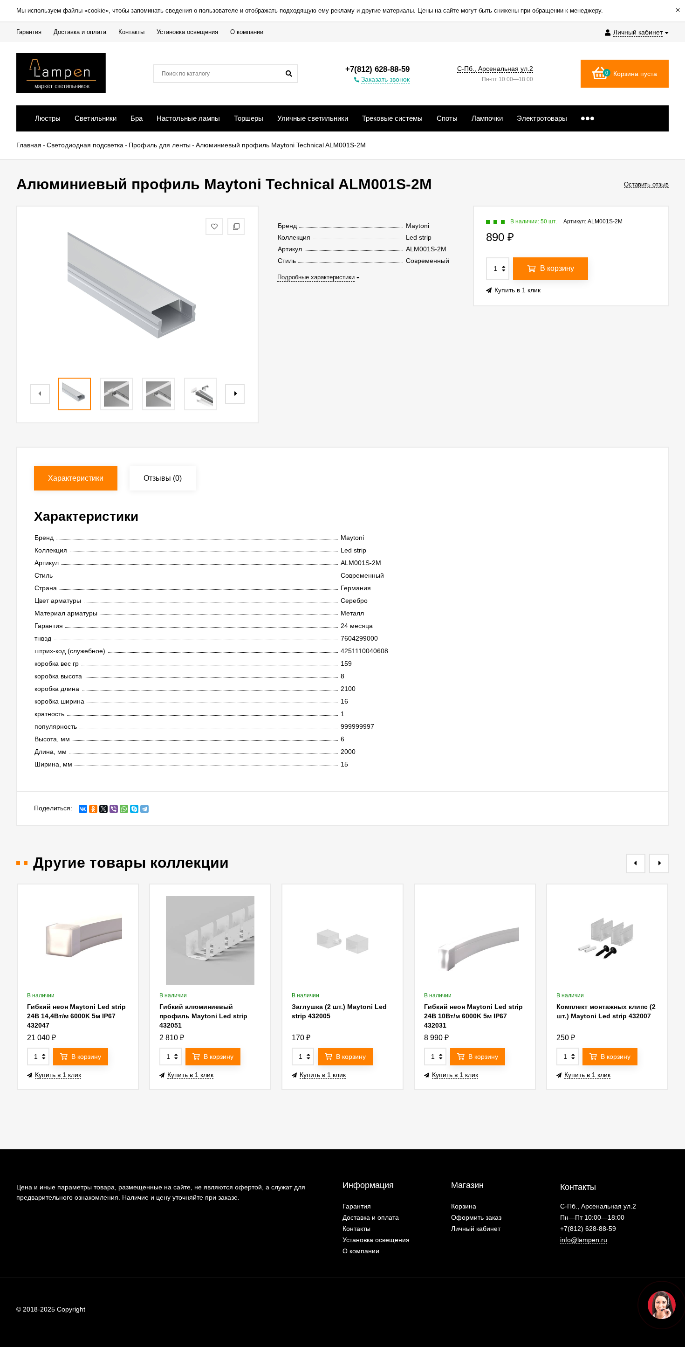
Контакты (356, 1228)
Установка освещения (376, 1239)
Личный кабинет (475, 1228)
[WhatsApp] (124, 809)
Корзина (463, 1206)
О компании (360, 1251)
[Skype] (134, 809)
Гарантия (356, 1206)
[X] (103, 809)
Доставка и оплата (370, 1217)
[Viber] (114, 809)
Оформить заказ (476, 1217)
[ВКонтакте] (83, 809)
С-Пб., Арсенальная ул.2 (495, 68)
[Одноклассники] (93, 809)
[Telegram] (144, 809)
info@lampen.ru (583, 1239)
